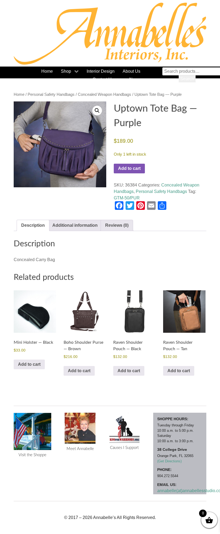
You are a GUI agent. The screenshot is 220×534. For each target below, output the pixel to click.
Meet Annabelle (80, 449)
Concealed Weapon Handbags (104, 94)
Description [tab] (33, 225)
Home (19, 94)
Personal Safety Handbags (51, 94)
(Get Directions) (169, 461)
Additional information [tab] (75, 225)
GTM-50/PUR (127, 198)
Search (187, 78)
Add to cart (129, 168)
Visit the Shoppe (32, 455)
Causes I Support (124, 448)
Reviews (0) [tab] (117, 225)
